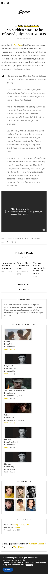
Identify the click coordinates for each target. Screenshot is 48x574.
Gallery (12, 349)
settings (29, 565)
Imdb (6, 349)
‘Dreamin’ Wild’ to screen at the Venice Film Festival (39, 268)
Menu (6, 3)
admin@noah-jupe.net (20, 525)
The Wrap (18, 45)
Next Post (23, 290)
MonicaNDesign (36, 543)
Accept (7, 570)
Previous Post (25, 284)
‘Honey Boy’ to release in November (8, 265)
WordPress (18, 547)
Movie (20, 26)
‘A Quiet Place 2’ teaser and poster (23, 265)
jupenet (17, 527)
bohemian (21, 238)
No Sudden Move (31, 26)
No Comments (37, 238)
